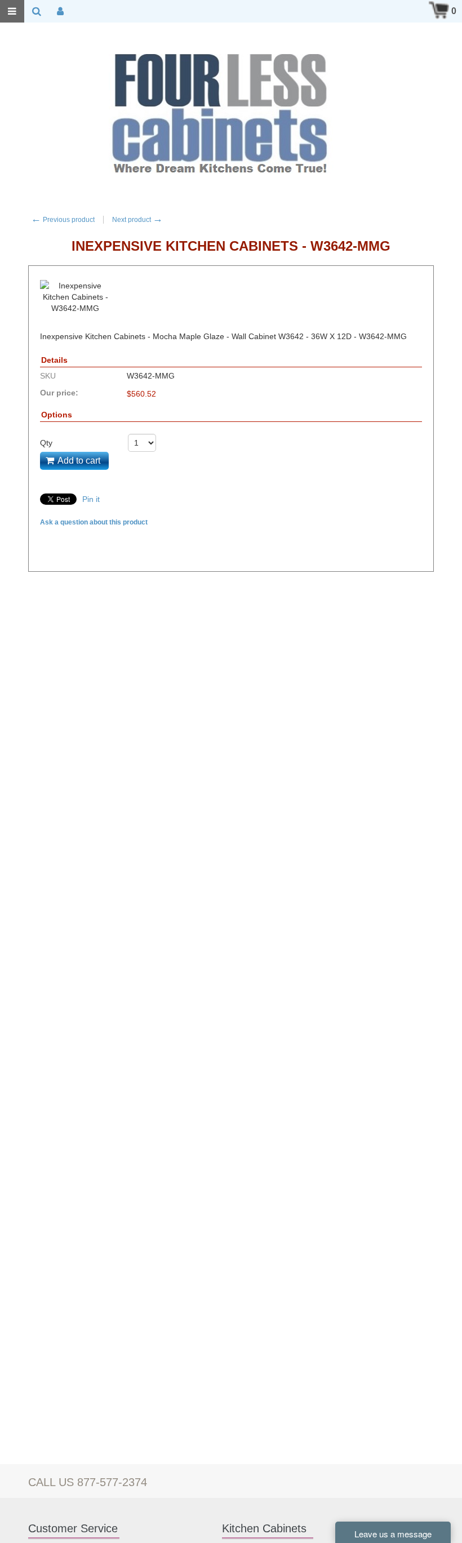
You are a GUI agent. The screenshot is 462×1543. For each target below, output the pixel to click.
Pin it (91, 499)
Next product (137, 220)
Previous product (63, 220)
